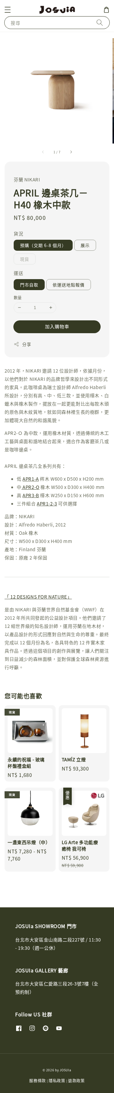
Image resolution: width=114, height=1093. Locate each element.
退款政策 (76, 1080)
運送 (18, 273)
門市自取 (29, 285)
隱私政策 (57, 1080)
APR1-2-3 (47, 503)
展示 (85, 245)
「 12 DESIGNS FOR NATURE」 (38, 596)
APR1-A (30, 478)
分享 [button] (26, 344)
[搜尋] (99, 22)
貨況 (18, 233)
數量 (18, 297)
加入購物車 (57, 326)
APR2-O (31, 487)
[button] (7, 9)
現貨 (24, 259)
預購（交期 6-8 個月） (43, 245)
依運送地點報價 (69, 285)
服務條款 (37, 1080)
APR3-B (30, 495)
